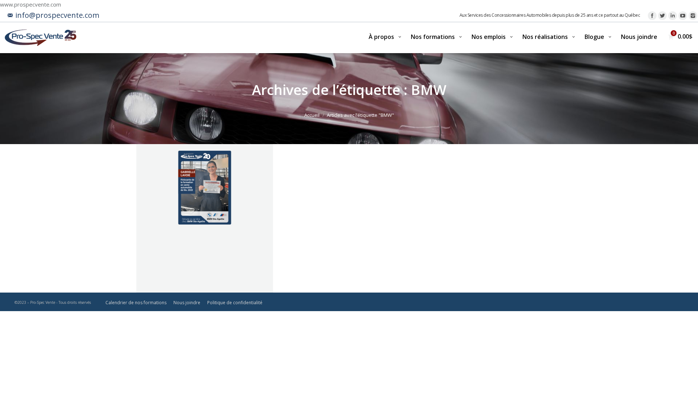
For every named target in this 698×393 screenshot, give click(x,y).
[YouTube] (682, 15)
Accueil (312, 115)
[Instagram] (693, 15)
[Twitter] (662, 15)
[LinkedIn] (672, 15)
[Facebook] (652, 15)
